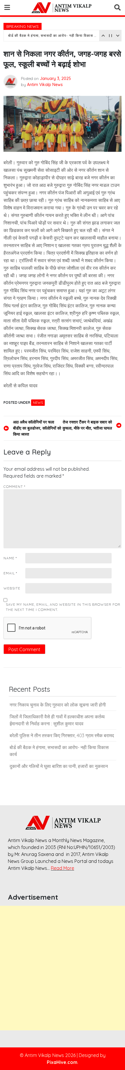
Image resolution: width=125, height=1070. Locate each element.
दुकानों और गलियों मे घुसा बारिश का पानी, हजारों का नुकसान (59, 766)
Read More (62, 868)
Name (10, 558)
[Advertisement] (62, 968)
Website (11, 588)
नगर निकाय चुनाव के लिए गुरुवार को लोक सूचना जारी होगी (58, 705)
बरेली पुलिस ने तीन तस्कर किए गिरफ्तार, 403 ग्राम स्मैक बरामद (62, 735)
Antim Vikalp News (45, 84)
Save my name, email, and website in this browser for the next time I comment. (63, 607)
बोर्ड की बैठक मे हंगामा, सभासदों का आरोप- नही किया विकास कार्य (53, 35)
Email (10, 573)
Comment (14, 486)
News (38, 402)
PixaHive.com (62, 1062)
